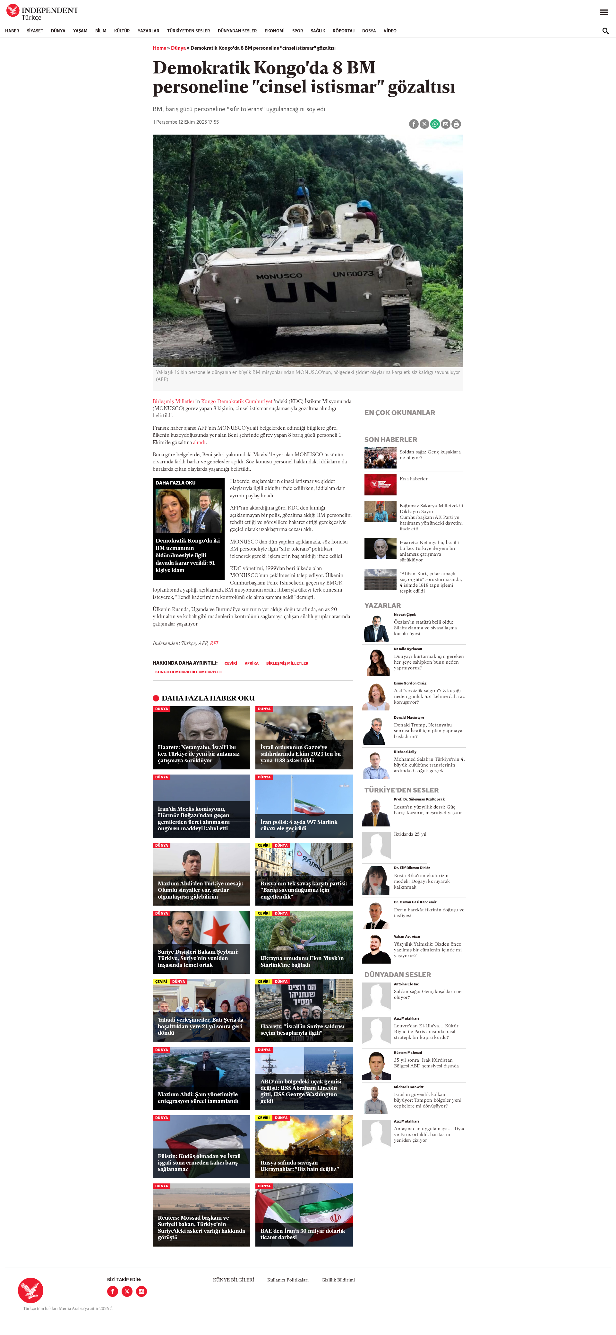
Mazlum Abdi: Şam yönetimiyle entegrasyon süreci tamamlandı (198, 1098)
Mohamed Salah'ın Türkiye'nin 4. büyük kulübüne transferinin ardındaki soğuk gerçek (429, 765)
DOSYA (369, 31)
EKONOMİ (275, 31)
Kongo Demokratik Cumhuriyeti (237, 401)
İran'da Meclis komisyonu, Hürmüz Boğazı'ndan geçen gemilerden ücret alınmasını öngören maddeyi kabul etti (194, 819)
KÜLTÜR (122, 31)
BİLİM (101, 31)
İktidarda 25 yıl (410, 834)
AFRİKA (252, 664)
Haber (12, 31)
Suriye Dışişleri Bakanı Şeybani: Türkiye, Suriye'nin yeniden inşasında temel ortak (198, 958)
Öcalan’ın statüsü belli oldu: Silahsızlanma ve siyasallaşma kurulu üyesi (425, 628)
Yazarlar (148, 31)
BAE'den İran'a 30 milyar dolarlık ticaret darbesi (303, 1234)
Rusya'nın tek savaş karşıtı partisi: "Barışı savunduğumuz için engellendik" (304, 890)
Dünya (58, 31)
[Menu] (604, 12)
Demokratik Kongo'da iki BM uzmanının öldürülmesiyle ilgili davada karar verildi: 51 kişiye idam (188, 555)
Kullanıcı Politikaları (288, 1280)
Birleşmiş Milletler (173, 401)
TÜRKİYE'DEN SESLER (188, 31)
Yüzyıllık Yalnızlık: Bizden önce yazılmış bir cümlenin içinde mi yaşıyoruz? (428, 950)
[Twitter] (127, 1291)
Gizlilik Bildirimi (338, 1280)
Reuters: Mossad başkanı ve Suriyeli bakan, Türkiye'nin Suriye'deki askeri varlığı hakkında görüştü (201, 1227)
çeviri (231, 664)
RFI (214, 643)
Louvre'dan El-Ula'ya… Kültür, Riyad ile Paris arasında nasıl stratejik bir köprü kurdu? (426, 1032)
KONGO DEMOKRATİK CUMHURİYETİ (189, 672)
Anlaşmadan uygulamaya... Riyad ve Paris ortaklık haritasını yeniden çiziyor (430, 1135)
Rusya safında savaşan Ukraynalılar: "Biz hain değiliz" (300, 1166)
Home (159, 48)
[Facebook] (112, 1291)
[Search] (605, 31)
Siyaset (35, 31)
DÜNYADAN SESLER (237, 31)
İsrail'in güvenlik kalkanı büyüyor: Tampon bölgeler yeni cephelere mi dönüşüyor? (427, 1100)
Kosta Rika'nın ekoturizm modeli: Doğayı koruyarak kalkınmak (422, 882)
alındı (199, 442)
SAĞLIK (318, 31)
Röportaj (344, 31)
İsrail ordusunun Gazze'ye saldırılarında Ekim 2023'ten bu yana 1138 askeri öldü (301, 754)
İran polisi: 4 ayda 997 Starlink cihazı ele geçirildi (299, 826)
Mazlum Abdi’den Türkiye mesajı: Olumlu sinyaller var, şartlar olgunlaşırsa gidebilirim (200, 890)
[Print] (456, 124)
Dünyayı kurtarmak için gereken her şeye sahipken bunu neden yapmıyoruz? (429, 662)
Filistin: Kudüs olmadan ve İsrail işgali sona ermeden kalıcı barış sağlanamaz (199, 1163)
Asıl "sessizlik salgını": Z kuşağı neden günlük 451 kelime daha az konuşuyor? (429, 697)
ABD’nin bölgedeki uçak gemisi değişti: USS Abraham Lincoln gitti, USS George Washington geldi (301, 1091)
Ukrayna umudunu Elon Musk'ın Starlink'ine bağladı (302, 962)
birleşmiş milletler (287, 664)
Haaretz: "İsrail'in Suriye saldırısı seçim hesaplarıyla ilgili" (302, 1030)
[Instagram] (141, 1291)
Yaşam (80, 31)
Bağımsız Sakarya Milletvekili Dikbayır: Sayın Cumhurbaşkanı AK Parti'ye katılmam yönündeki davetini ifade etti (431, 518)
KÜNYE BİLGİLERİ (233, 1280)
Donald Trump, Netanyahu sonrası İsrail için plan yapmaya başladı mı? (428, 731)
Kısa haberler (414, 479)
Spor (297, 31)
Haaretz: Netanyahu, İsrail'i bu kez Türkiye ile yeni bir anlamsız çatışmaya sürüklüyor (199, 754)
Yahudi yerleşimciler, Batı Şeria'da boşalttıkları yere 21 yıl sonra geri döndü (201, 1026)
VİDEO (390, 31)
